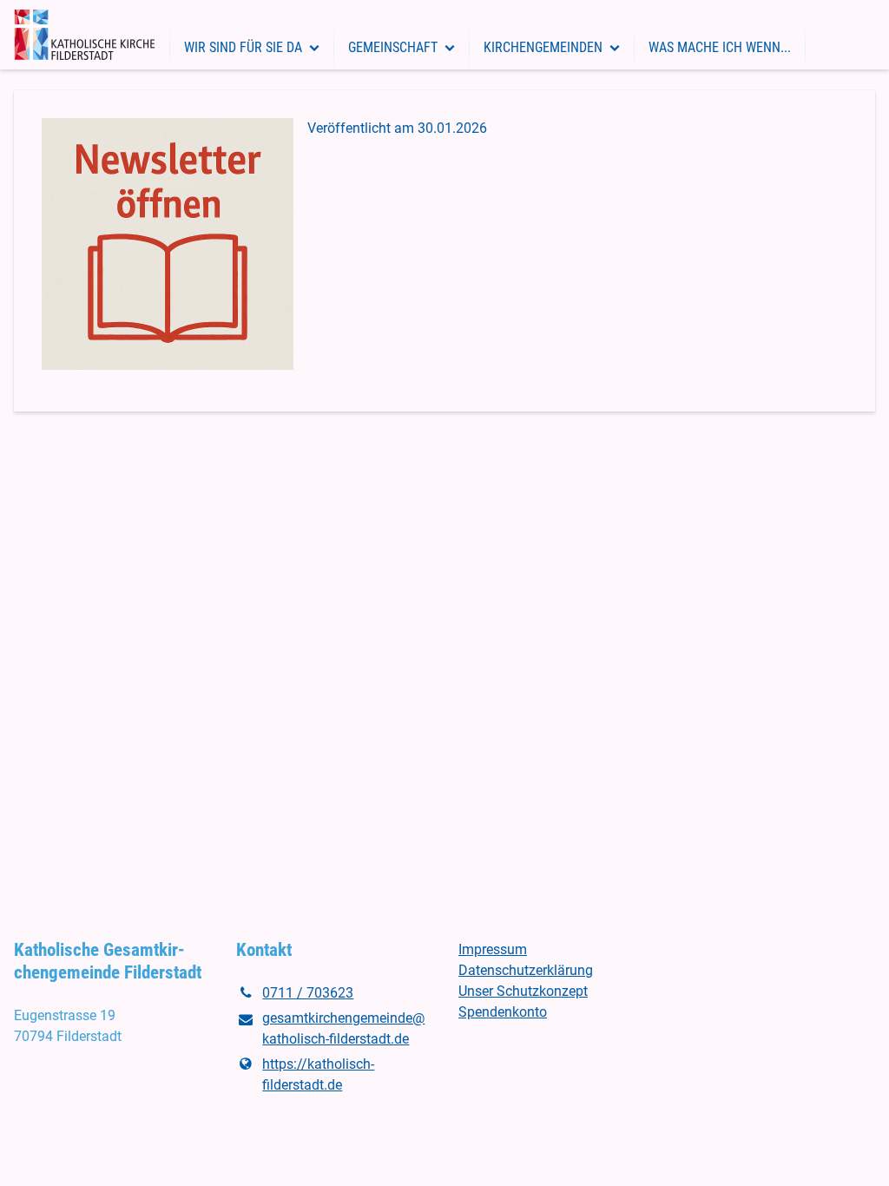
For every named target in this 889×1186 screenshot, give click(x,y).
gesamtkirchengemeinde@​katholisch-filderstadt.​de (343, 1028)
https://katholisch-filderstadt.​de (318, 1074)
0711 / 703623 (307, 993)
